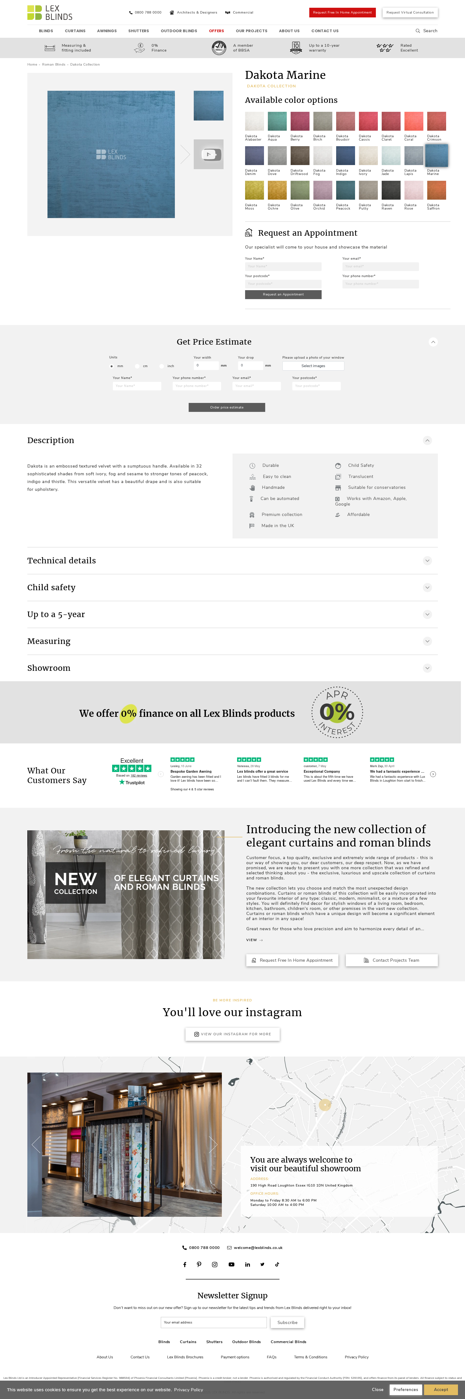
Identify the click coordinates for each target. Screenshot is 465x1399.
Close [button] (378, 1389)
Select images (313, 366)
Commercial (243, 12)
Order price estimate (226, 407)
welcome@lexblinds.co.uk (258, 1247)
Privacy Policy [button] (188, 1390)
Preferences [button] (406, 1389)
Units (113, 357)
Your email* (351, 259)
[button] (184, 154)
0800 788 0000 (204, 1247)
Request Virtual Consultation (410, 12)
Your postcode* (257, 276)
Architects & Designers (197, 12)
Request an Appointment (283, 294)
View (251, 940)
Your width (202, 357)
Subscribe (288, 1322)
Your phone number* (359, 276)
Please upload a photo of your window (313, 357)
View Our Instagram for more (236, 1034)
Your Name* (254, 259)
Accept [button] (441, 1389)
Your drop (246, 357)
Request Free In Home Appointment (342, 12)
